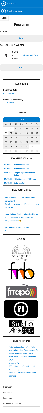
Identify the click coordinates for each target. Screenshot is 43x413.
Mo (6, 124)
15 (16, 138)
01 (16, 129)
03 (27, 129)
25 (32, 142)
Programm (7, 387)
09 (21, 133)
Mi (16, 124)
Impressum (7, 398)
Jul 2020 (21, 119)
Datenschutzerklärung (12, 404)
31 (27, 147)
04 (32, 129)
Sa (32, 124)
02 (21, 129)
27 (6, 147)
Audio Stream (8, 93)
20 (6, 142)
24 (27, 142)
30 (11, 129)
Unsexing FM (14, 363)
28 (11, 147)
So (37, 124)
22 (16, 142)
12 (37, 133)
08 (16, 133)
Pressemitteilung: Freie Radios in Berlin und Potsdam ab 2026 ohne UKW (22, 356)
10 (27, 133)
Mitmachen (7, 392)
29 (6, 129)
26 (37, 142)
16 (21, 138)
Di (11, 124)
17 (27, 138)
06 (6, 133)
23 (21, 142)
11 (32, 133)
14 (11, 138)
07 (11, 133)
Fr (27, 124)
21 (11, 142)
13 (6, 138)
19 (37, 138)
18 (32, 138)
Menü (4, 18)
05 (37, 129)
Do (21, 124)
